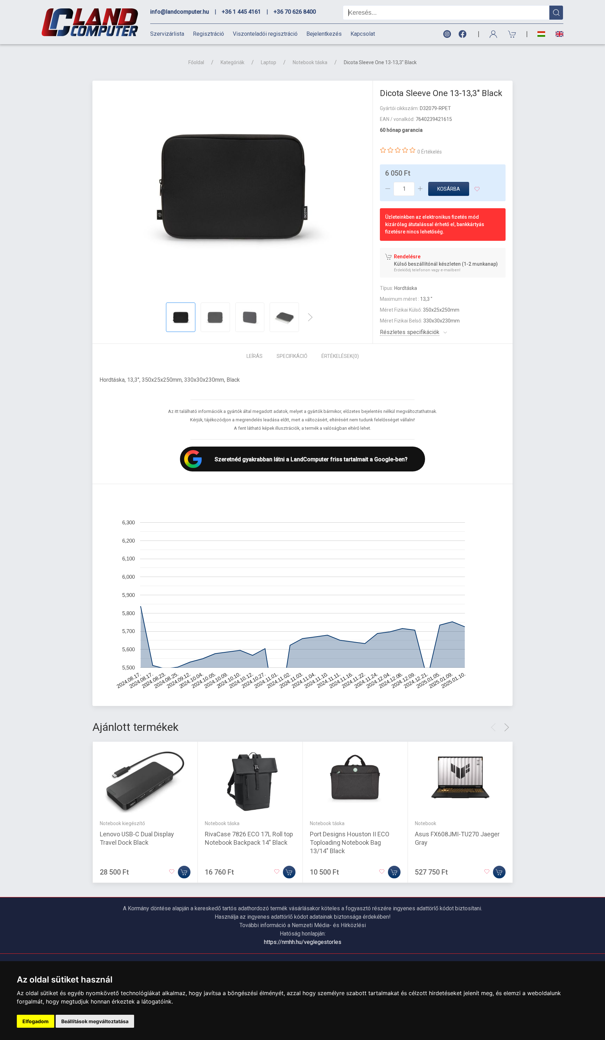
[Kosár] (512, 34)
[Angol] (556, 34)
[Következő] (310, 317)
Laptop (268, 62)
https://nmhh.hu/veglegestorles (302, 942)
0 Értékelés (429, 152)
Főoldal (196, 62)
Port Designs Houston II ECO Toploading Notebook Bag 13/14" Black (349, 842)
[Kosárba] (184, 872)
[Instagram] (446, 34)
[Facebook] (463, 34)
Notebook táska (310, 62)
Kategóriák (232, 62)
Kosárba (448, 189)
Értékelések (340, 356)
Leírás (254, 356)
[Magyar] (541, 34)
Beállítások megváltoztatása (94, 1021)
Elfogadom (35, 1021)
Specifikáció (292, 356)
